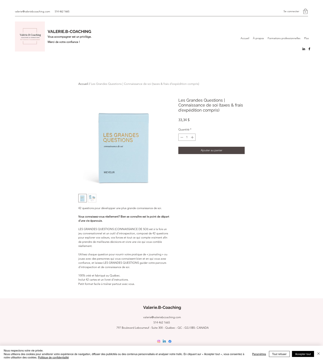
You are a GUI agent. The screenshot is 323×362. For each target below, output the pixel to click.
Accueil (83, 84)
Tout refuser (279, 354)
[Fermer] (318, 354)
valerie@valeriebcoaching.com (32, 11)
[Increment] (192, 137)
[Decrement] (181, 137)
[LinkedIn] (304, 49)
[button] (305, 11)
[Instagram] (159, 341)
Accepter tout (303, 354)
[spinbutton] (187, 137)
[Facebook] (309, 49)
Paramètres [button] (259, 354)
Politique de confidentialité (53, 357)
